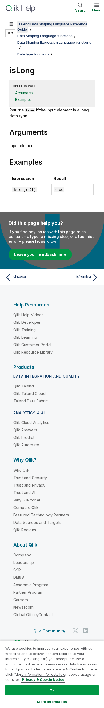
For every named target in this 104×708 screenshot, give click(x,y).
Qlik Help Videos (28, 315)
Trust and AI (24, 492)
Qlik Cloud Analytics (31, 422)
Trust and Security (30, 477)
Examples (23, 99)
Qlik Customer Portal (32, 344)
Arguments (24, 93)
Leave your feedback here (40, 254)
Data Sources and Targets (37, 522)
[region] (52, 674)
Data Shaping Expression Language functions (54, 42)
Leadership (23, 562)
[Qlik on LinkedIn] (86, 631)
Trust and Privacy (29, 485)
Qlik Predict (23, 437)
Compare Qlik (25, 507)
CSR (17, 570)
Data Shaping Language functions (44, 36)
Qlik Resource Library (33, 352)
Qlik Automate (26, 445)
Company (22, 555)
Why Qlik (21, 470)
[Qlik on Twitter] (75, 631)
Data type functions (33, 54)
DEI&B (18, 577)
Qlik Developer (27, 322)
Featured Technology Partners (41, 515)
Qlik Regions (24, 530)
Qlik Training (24, 329)
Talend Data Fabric (30, 401)
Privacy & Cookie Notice (43, 679)
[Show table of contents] (11, 24)
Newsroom (23, 607)
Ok (52, 690)
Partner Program (28, 592)
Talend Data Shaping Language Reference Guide (52, 26)
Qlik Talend (23, 386)
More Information (52, 701)
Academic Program (31, 584)
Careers (20, 599)
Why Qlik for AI (26, 500)
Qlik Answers (25, 430)
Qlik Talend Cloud (29, 393)
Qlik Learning (25, 337)
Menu (96, 10)
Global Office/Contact (33, 614)
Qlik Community (49, 630)
